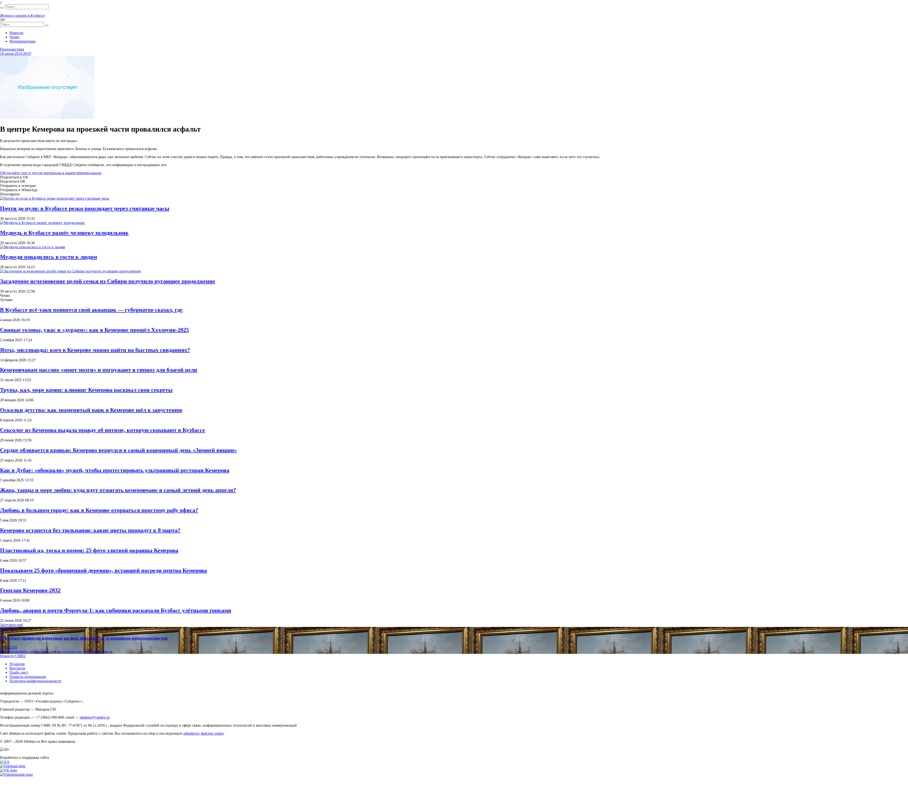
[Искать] (2, 8)
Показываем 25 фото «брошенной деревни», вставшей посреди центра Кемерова (103, 570)
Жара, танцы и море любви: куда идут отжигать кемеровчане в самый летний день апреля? (118, 490)
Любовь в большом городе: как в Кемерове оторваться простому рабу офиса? (99, 510)
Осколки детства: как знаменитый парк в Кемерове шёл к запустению (91, 410)
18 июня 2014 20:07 (15, 54)
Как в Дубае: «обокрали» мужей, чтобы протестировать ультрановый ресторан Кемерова (114, 470)
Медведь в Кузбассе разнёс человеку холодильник (64, 233)
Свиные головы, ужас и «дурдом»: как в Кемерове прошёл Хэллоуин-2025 (94, 330)
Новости (16, 33)
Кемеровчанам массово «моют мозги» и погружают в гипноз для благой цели (98, 370)
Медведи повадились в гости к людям (48, 257)
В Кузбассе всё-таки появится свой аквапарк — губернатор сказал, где (91, 310)
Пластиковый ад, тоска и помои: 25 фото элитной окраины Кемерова (89, 550)
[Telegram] (12, 766)
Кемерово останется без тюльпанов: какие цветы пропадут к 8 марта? (90, 530)
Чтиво (14, 37)
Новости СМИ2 (13, 656)
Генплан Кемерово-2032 (30, 590)
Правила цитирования (27, 677)
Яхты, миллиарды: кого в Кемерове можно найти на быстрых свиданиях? (95, 350)
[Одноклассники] (16, 774)
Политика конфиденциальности (35, 681)
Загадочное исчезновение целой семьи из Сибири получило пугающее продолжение (107, 281)
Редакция (17, 664)
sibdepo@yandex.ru (95, 717)
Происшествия (12, 49)
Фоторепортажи (22, 41)
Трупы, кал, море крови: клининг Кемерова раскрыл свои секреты (86, 390)
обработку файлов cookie (203, 733)
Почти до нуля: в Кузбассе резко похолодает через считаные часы (84, 208)
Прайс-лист (18, 672)
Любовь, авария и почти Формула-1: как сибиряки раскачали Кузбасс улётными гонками (115, 610)
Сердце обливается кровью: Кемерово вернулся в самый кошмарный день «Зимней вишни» (118, 450)
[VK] (8, 770)
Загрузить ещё (11, 625)
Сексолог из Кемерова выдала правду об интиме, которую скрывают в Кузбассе (102, 430)
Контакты (17, 668)
